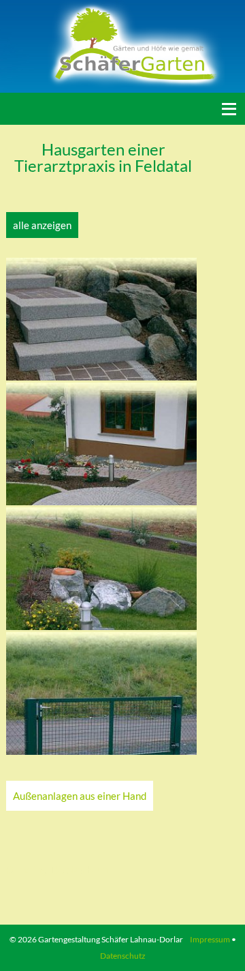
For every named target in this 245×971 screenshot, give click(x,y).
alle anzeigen (42, 225)
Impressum (210, 939)
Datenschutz (123, 956)
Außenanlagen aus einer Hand (79, 796)
